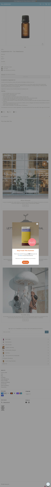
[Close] (37, 223)
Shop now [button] (25, 262)
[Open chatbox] (48, 484)
